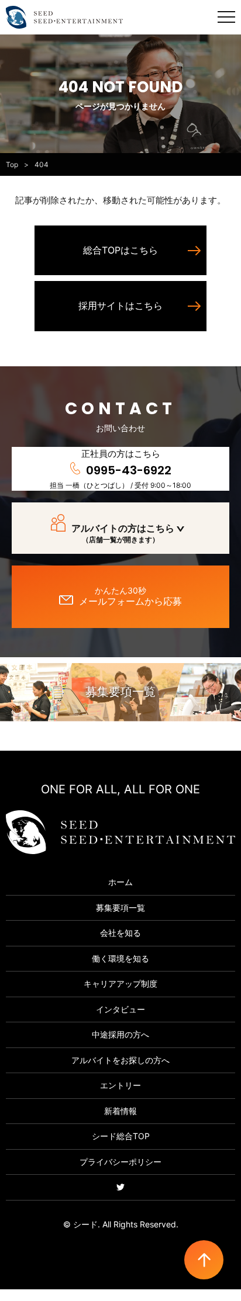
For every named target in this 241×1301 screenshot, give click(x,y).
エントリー (120, 1085)
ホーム (120, 882)
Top (12, 164)
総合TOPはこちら (120, 250)
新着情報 (120, 1111)
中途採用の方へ (120, 1034)
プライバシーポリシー (120, 1162)
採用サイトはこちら (120, 305)
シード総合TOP (121, 1136)
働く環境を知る (120, 958)
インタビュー (120, 1009)
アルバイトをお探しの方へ (120, 1060)
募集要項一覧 (120, 692)
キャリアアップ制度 (120, 983)
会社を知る (120, 933)
